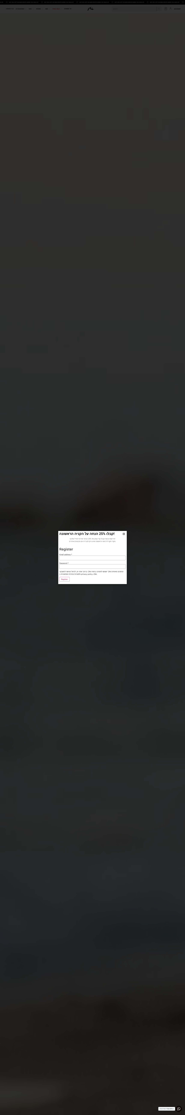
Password (64, 563)
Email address (65, 554)
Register (64, 579)
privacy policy (86, 574)
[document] (92, 557)
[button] (124, 534)
